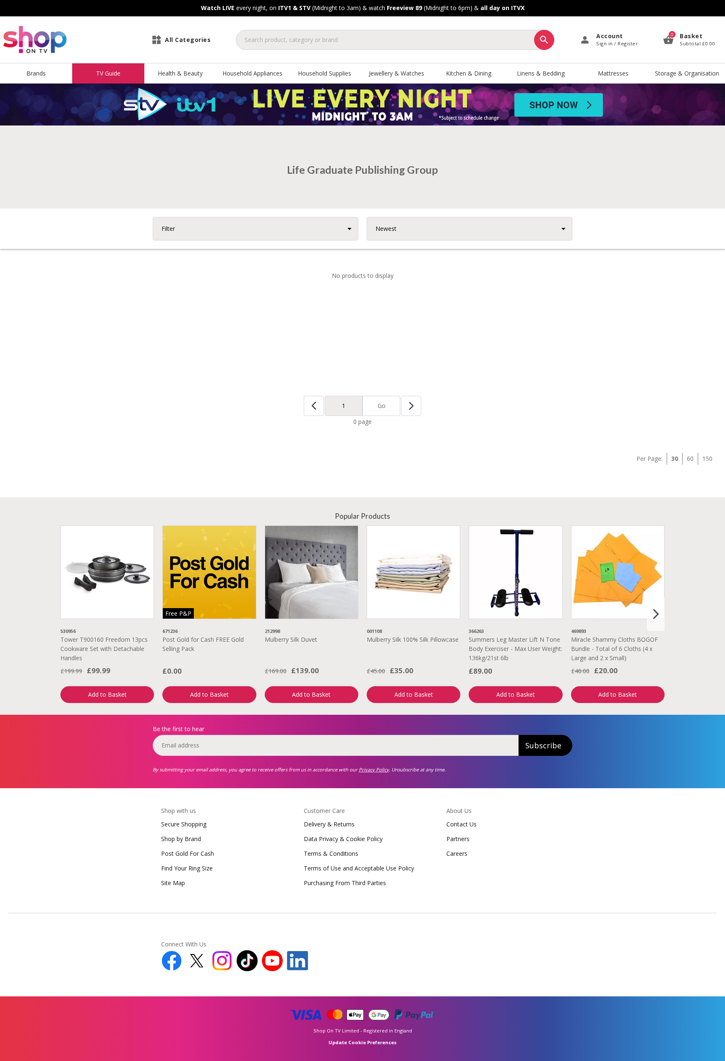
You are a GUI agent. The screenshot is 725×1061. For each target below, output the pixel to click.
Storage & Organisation (687, 73)
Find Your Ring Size (187, 868)
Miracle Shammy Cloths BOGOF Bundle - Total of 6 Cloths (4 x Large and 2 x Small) (614, 648)
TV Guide (108, 73)
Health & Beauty (180, 73)
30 (674, 459)
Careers (456, 853)
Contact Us (461, 824)
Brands (36, 73)
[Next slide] (656, 614)
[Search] (544, 40)
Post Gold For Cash (187, 853)
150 (707, 459)
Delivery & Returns (329, 824)
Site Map (173, 883)
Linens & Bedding (541, 73)
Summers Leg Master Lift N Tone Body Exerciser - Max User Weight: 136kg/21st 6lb (515, 648)
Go (382, 406)
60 (690, 459)
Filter (168, 229)
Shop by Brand (181, 839)
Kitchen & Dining (468, 73)
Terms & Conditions (331, 853)
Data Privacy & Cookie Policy (343, 839)
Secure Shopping (183, 824)
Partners (457, 839)
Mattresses (613, 73)
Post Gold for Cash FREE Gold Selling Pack (203, 644)
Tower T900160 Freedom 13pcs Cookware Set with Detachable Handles (104, 648)
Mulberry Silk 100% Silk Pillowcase (413, 639)
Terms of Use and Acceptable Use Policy (359, 868)
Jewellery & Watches (396, 73)
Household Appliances (252, 73)
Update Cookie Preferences (362, 1042)
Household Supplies (324, 73)
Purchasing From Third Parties (345, 883)
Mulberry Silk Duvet (291, 639)
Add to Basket (107, 694)
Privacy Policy (374, 769)
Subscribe (543, 745)
